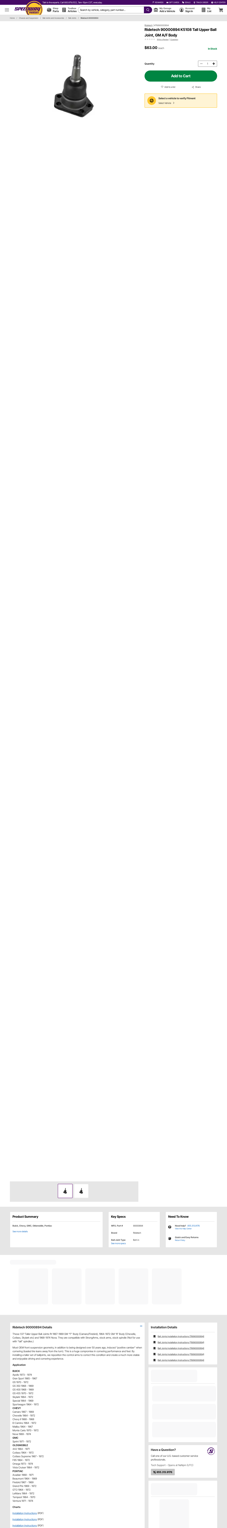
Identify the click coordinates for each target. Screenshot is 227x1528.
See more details (20, 1231)
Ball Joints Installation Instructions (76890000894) (181, 1336)
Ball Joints (72, 18)
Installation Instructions (25, 1513)
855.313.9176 (193, 1225)
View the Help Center (183, 1228)
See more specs (118, 1243)
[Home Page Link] (28, 10)
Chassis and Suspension (28, 18)
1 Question (174, 39)
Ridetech (149, 25)
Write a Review (162, 39)
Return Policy (180, 1240)
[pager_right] (135, 601)
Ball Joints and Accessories (53, 18)
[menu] (7, 10)
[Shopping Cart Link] (221, 10)
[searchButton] (147, 9)
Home (12, 18)
